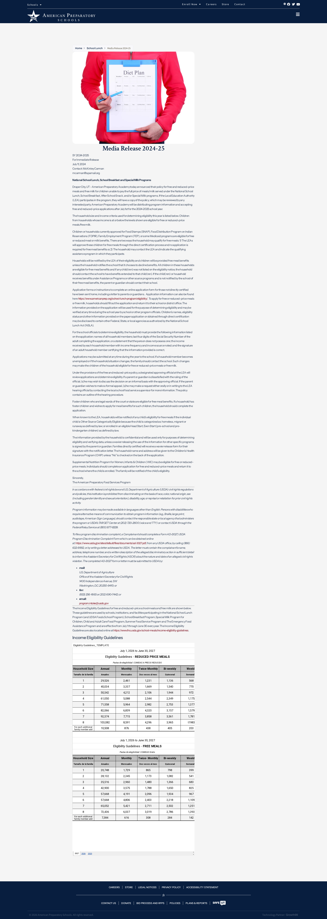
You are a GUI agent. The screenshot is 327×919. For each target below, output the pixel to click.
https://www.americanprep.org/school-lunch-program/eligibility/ (112, 298)
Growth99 (292, 914)
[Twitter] (293, 4)
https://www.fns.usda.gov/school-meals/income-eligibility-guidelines (150, 630)
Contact (239, 4)
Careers (211, 4)
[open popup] (298, 14)
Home (78, 48)
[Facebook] (288, 4)
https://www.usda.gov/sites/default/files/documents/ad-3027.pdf (111, 543)
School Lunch (95, 48)
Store (225, 4)
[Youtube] (298, 4)
